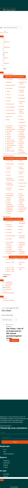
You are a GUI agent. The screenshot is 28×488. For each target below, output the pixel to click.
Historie (9, 101)
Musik (8, 119)
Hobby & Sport (10, 104)
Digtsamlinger (10, 164)
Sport (20, 232)
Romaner (21, 177)
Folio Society (10, 160)
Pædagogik (22, 87)
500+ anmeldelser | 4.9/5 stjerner (8, 8)
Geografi (9, 97)
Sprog (20, 116)
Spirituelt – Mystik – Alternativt (21, 111)
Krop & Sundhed (11, 107)
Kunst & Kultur (10, 110)
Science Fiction (23, 183)
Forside (3, 308)
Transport (21, 119)
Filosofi (8, 94)
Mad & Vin (9, 116)
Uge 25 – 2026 (10, 259)
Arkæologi (9, 82)
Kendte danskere (11, 235)
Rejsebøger (22, 98)
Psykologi (21, 95)
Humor (21, 160)
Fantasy (9, 175)
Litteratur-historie (11, 113)
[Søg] (25, 28)
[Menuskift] (2, 36)
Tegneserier (22, 186)
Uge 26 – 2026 (10, 262)
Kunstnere (9, 239)
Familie (8, 91)
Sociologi (21, 106)
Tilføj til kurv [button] (14, 340)
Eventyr (8, 172)
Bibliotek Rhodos (11, 85)
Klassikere (21, 164)
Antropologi (9, 79)
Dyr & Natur (9, 88)
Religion (21, 226)
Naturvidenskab (23, 79)
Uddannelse (22, 122)
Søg (1, 27)
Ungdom (21, 189)
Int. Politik (9, 232)
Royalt (20, 229)
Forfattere (9, 229)
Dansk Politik (10, 221)
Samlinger (21, 180)
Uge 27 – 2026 (23, 259)
